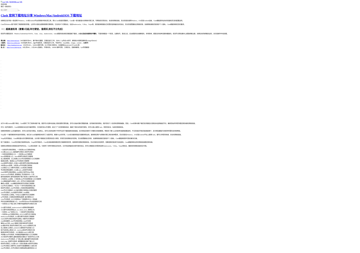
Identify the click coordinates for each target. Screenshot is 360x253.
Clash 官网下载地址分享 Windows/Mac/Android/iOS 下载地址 (41, 15)
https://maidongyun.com (15, 45)
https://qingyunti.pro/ (13, 40)
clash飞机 (19, 2)
